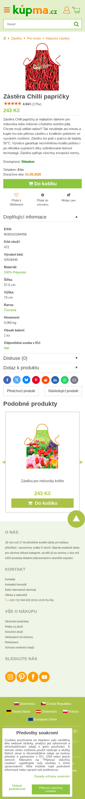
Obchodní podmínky (17, 621)
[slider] (12, 103)
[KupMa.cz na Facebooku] (33, 681)
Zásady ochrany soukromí (52, 776)
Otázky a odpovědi (16, 595)
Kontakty (10, 579)
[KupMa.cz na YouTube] (44, 681)
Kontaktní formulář (16, 584)
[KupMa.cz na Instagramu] (10, 681)
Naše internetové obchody (20, 589)
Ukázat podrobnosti (17, 787)
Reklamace (12, 642)
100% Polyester (15, 272)
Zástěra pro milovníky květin (42, 481)
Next (81, 462)
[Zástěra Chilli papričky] (42, 67)
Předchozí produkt (21, 391)
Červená (10, 310)
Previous (3, 462)
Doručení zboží (14, 631)
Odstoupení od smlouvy (19, 637)
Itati (6, 348)
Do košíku (45, 183)
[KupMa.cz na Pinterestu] (21, 681)
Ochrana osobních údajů (19, 647)
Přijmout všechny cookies (51, 789)
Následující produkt (63, 391)
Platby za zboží (14, 626)
